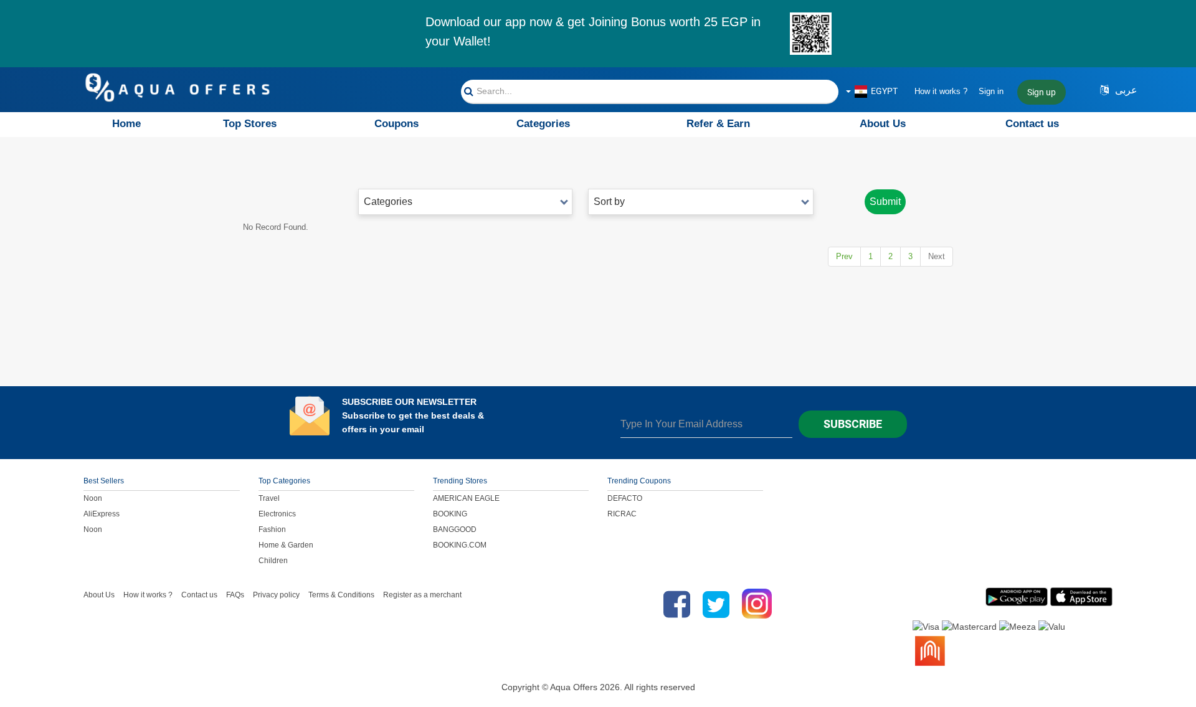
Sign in (991, 91)
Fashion (272, 529)
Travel (269, 498)
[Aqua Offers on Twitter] (716, 604)
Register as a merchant (422, 595)
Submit (885, 201)
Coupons (396, 124)
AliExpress (101, 514)
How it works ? (940, 91)
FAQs (235, 595)
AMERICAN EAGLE (466, 498)
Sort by (609, 201)
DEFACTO (624, 498)
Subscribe (852, 423)
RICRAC (622, 514)
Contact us (1032, 124)
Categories (543, 124)
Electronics (277, 514)
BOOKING (450, 514)
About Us (883, 124)
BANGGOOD (455, 529)
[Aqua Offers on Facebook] (673, 604)
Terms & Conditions (341, 595)
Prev (844, 256)
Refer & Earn (718, 124)
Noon (92, 498)
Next (936, 256)
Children (273, 560)
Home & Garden (286, 545)
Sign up (1041, 92)
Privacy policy (276, 595)
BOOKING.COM (459, 545)
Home (126, 124)
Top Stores (250, 124)
